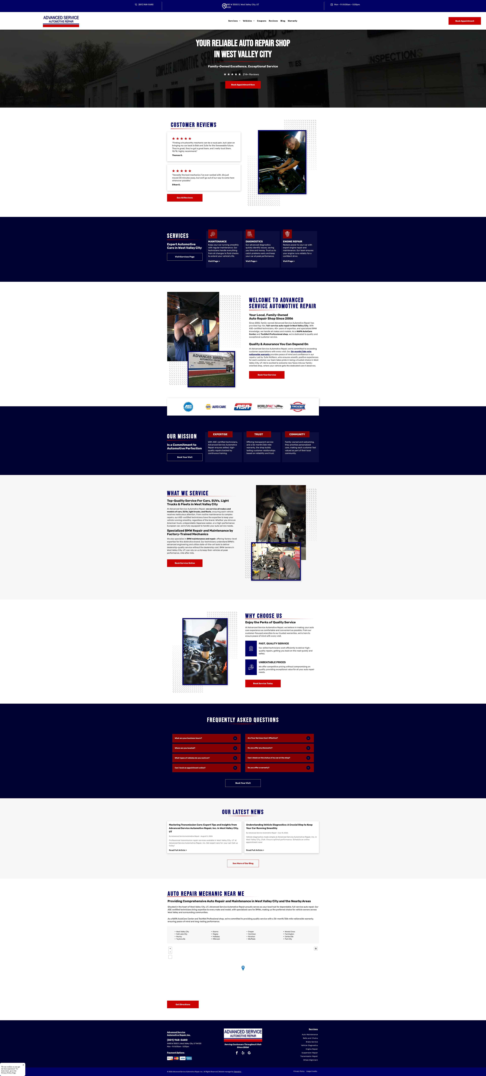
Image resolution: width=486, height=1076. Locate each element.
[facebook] (236, 1053)
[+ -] (243, 970)
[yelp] (243, 1053)
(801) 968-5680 (145, 4)
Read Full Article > (178, 850)
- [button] (170, 951)
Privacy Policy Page (8, 1073)
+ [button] (170, 948)
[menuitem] (234, 20)
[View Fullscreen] (170, 957)
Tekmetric (237, 1072)
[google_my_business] (249, 1053)
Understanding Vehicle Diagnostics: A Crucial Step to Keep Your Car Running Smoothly (279, 826)
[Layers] (315, 948)
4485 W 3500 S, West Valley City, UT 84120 (184, 1043)
